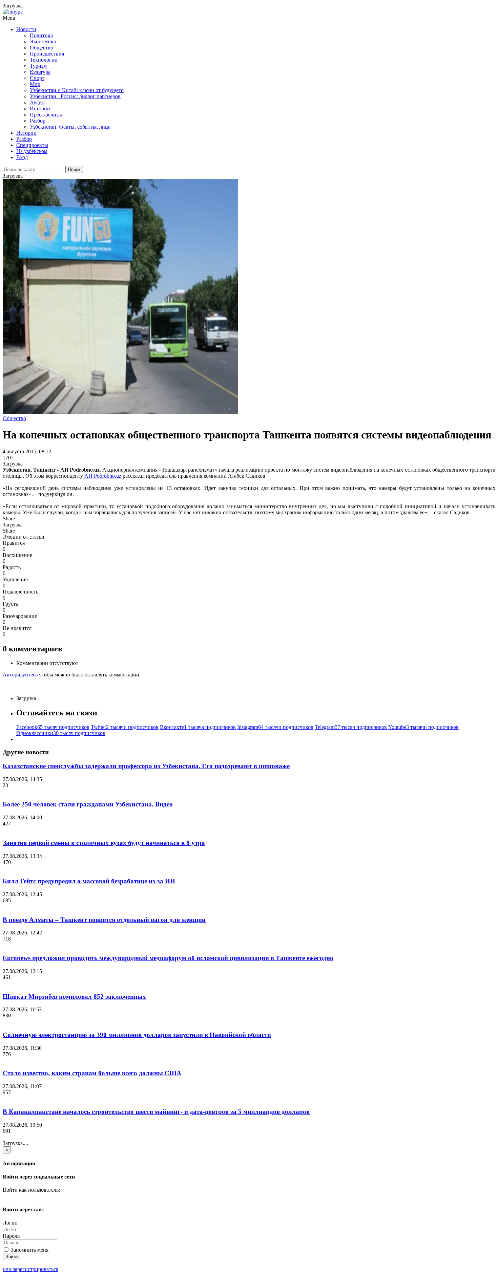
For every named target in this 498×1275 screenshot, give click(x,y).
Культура (40, 72)
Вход (22, 157)
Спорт (37, 78)
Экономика (43, 41)
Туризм (38, 66)
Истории (40, 108)
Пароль (11, 1236)
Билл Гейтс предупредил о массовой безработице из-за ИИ (89, 881)
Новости (26, 29)
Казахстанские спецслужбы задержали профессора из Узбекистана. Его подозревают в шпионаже (146, 766)
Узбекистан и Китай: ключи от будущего (77, 90)
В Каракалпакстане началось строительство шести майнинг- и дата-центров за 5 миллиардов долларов (156, 1111)
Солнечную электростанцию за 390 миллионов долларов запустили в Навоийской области (137, 1034)
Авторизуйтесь (20, 674)
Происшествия (47, 54)
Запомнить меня (28, 1250)
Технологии (44, 60)
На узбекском (31, 151)
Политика (41, 35)
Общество (41, 47)
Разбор (37, 121)
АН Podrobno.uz (102, 476)
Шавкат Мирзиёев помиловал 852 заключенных (74, 996)
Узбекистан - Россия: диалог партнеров (75, 96)
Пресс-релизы (46, 114)
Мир (35, 84)
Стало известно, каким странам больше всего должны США (92, 1073)
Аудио (37, 102)
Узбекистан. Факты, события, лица (70, 127)
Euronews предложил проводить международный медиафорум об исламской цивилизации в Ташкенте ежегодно (168, 957)
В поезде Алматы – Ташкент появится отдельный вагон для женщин (104, 919)
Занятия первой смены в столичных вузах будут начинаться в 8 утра (104, 842)
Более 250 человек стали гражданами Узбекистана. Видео (88, 804)
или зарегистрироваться (30, 1269)
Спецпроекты (32, 145)
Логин (10, 1223)
